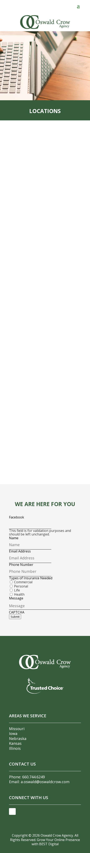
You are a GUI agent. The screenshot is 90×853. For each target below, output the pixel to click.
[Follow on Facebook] (12, 811)
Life (17, 590)
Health (19, 594)
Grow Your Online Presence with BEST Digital (56, 841)
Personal (21, 586)
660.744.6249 (33, 776)
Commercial (23, 582)
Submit (15, 617)
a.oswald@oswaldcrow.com (45, 781)
